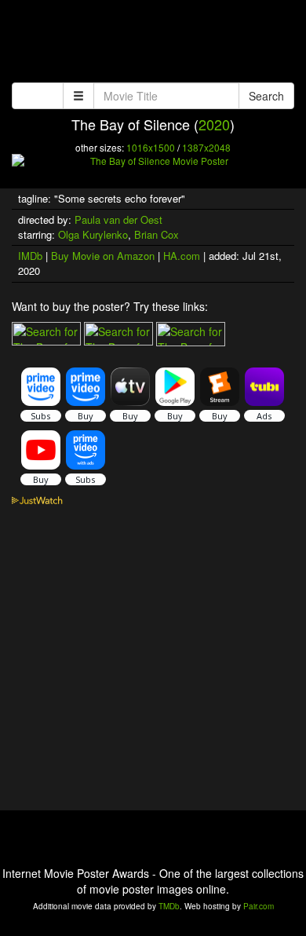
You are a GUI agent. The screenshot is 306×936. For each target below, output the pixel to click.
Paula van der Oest (118, 219)
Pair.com (258, 906)
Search (266, 96)
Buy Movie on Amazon (103, 255)
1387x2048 (206, 147)
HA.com (181, 255)
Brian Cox (156, 234)
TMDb (169, 906)
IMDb (30, 255)
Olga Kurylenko (93, 234)
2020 (214, 124)
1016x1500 (150, 147)
